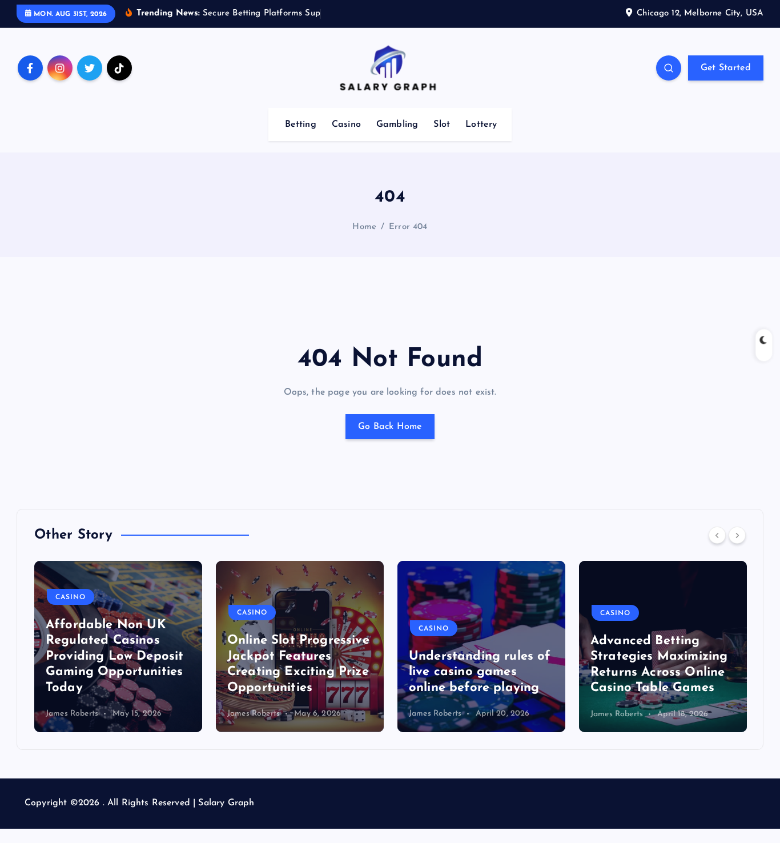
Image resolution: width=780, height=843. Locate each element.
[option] (118, 646)
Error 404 (408, 227)
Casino (346, 124)
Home (364, 227)
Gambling (397, 124)
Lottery (481, 124)
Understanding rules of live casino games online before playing (480, 672)
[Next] (737, 535)
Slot (441, 124)
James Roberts (72, 714)
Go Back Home (390, 426)
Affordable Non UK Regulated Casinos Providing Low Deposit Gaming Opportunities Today (114, 657)
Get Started (726, 68)
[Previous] (717, 535)
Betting (300, 124)
